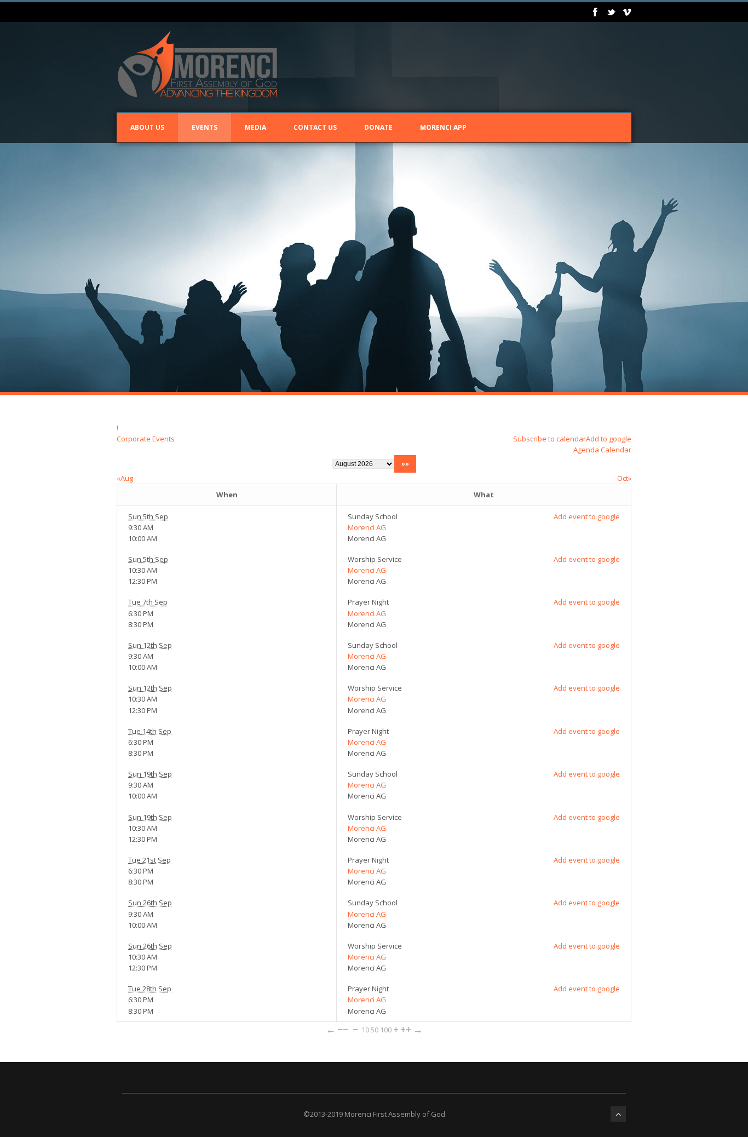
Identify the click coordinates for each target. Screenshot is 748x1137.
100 (386, 1030)
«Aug (125, 478)
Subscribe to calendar (549, 439)
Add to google (608, 439)
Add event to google (587, 516)
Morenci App (443, 127)
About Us (147, 127)
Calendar (616, 450)
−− (342, 1029)
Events (204, 127)
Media (255, 127)
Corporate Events (146, 439)
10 (365, 1030)
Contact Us (315, 127)
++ (405, 1029)
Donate (378, 127)
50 (374, 1030)
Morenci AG (367, 527)
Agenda (586, 450)
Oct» (624, 478)
